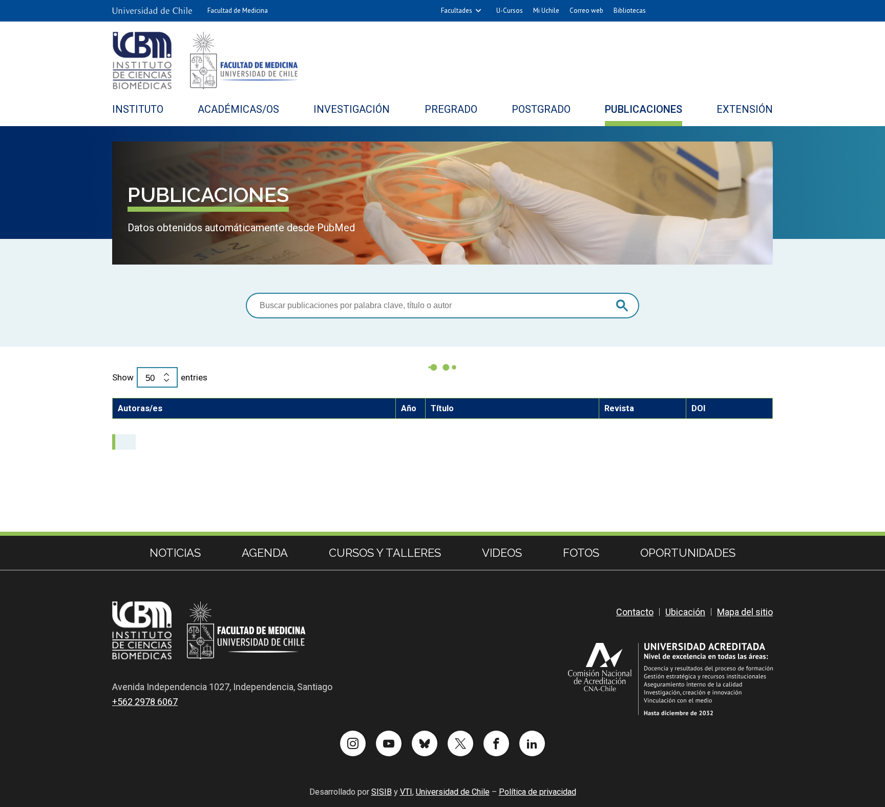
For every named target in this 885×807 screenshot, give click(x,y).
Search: (442, 305)
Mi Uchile (546, 10)
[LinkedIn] (532, 743)
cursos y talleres (385, 552)
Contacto (635, 612)
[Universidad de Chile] (152, 11)
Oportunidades (687, 552)
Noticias (175, 552)
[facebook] (496, 743)
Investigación (351, 109)
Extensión (745, 109)
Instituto (137, 109)
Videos (502, 552)
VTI (406, 792)
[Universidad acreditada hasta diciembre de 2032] (670, 679)
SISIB (381, 792)
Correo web (586, 10)
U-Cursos (509, 10)
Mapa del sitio (745, 612)
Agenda (265, 552)
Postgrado (541, 109)
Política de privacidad (537, 792)
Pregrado (451, 109)
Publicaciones (643, 109)
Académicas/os (238, 109)
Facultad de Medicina (237, 10)
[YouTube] (389, 743)
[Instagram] (353, 743)
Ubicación (685, 612)
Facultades (456, 10)
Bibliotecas (630, 10)
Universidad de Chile (453, 792)
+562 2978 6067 (145, 701)
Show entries (159, 377)
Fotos (581, 552)
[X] (460, 743)
